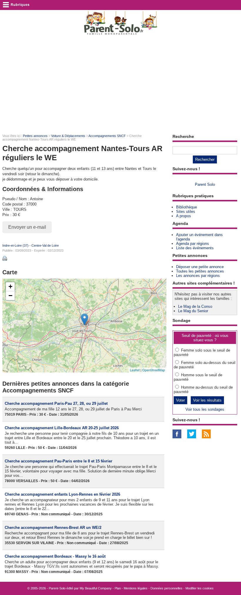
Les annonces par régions (198, 275)
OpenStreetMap (153, 369)
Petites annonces (35, 136)
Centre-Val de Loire (45, 245)
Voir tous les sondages (204, 409)
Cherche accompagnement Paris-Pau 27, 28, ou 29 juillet (56, 403)
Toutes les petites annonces (200, 271)
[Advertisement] (120, 84)
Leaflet (135, 369)
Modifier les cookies (199, 588)
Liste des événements (195, 248)
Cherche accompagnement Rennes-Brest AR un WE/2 (53, 527)
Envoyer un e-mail (27, 227)
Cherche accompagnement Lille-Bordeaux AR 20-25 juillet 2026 (62, 428)
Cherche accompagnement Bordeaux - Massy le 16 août (55, 556)
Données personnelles (166, 588)
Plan (118, 588)
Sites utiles (185, 211)
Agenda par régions (192, 243)
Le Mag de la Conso (195, 306)
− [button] (10, 295)
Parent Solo (205, 184)
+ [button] (10, 286)
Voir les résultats (207, 400)
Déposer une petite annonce (200, 267)
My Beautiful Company (96, 588)
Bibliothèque (186, 207)
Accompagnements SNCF (107, 136)
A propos (183, 216)
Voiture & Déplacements (68, 136)
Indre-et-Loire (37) (15, 245)
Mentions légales (136, 588)
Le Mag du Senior (193, 311)
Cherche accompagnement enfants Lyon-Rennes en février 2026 (62, 494)
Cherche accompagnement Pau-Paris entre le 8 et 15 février (58, 461)
